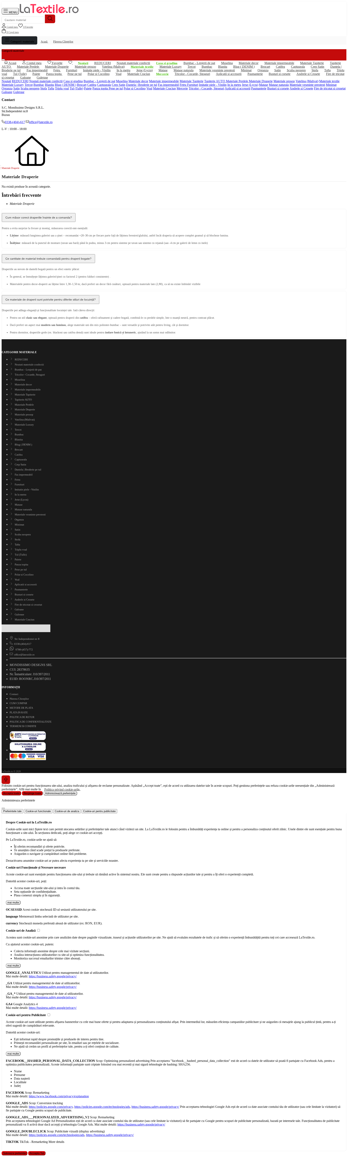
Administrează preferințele (60, 793)
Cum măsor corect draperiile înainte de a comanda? (38, 217)
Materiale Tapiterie (191, 81)
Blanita (49, 84)
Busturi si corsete (279, 74)
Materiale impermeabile (164, 81)
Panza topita (54, 74)
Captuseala (104, 84)
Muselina (122, 81)
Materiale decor (138, 81)
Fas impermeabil (168, 84)
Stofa (43, 88)
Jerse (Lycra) (250, 84)
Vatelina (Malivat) (113, 66)
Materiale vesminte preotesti (307, 84)
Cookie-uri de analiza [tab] (67, 811)
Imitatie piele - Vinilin (213, 84)
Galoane (25, 77)
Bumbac (38, 84)
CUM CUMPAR (18, 703)
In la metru (123, 70)
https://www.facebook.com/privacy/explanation (59, 1096)
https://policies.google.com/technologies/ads (102, 1106)
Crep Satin (118, 84)
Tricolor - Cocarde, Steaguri (192, 74)
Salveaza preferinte (14, 1153)
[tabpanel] (174, 842)
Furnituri (192, 84)
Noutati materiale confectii (133, 63)
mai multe (13, 902)
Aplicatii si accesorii (228, 74)
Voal (118, 74)
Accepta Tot (37, 1153)
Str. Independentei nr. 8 (26, 638)
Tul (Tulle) (76, 88)
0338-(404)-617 (15, 122)
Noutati (6, 81)
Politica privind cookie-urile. (62, 789)
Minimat (331, 84)
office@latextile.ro (41, 122)
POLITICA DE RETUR (22, 717)
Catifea (91, 84)
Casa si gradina (73, 81)
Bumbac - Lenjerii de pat (199, 63)
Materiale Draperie (261, 81)
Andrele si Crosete (308, 74)
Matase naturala (279, 84)
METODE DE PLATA (21, 707)
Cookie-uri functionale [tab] (38, 811)
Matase (163, 70)
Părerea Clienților (63, 41)
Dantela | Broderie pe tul (141, 84)
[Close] (3, 808)
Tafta (51, 88)
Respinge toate (32, 793)
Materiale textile (329, 81)
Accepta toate (11, 793)
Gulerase (42, 77)
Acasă (44, 41)
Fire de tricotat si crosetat (330, 88)
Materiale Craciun (138, 74)
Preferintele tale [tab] (12, 811)
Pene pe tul (74, 74)
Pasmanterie (255, 74)
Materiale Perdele (237, 81)
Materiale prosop (284, 81)
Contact (14, 694)
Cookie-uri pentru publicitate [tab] (99, 811)
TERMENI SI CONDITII (23, 726)
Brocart (81, 84)
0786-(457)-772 (24, 649)
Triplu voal (62, 88)
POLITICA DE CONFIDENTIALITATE (31, 721)
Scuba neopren (30, 88)
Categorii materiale (22, 41)
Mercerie (182, 88)
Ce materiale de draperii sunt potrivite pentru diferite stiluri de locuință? (50, 299)
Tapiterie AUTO (215, 81)
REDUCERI (20, 81)
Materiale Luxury (171, 66)
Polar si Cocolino (99, 74)
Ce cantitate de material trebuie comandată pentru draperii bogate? (48, 258)
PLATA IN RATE (19, 712)
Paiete (88, 88)
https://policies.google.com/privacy (51, 1106)
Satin (16, 88)
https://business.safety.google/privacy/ (53, 976)
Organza (7, 88)
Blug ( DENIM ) (65, 84)
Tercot (29, 84)
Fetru (183, 84)
